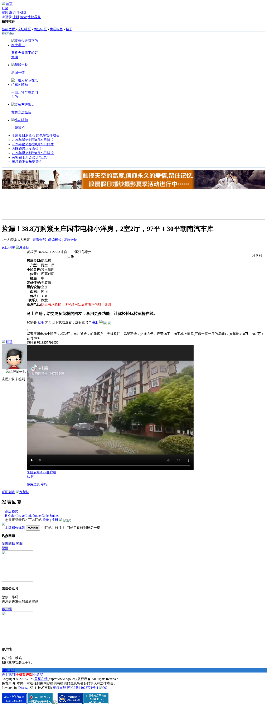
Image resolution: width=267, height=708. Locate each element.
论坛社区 (24, 29)
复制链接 (70, 240)
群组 (12, 12)
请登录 (7, 17)
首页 (9, 4)
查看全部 (39, 240)
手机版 (22, 12)
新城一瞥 (18, 72)
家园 (5, 12)
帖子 (69, 29)
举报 (44, 484)
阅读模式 (55, 240)
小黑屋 (38, 674)
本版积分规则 (15, 527)
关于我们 (8, 674)
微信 (5, 548)
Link (28, 515)
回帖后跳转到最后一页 (83, 527)
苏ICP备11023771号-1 (82, 687)
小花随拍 (18, 127)
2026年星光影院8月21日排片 (33, 140)
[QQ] (103, 687)
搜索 (23, 17)
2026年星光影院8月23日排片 (33, 153)
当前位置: (9, 29)
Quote (37, 515)
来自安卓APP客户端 (41, 472)
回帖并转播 (53, 527)
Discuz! (23, 687)
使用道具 (33, 484)
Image (20, 515)
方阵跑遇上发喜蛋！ (27, 148)
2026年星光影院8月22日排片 (33, 144)
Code (45, 515)
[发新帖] (22, 247)
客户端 (7, 609)
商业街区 (40, 29)
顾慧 (9, 342)
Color (12, 515)
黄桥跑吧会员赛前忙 (27, 161)
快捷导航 (34, 17)
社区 (5, 8)
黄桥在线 (41, 679)
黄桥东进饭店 (21, 112)
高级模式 (11, 511)
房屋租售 (56, 29)
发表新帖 (8, 543)
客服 (19, 543)
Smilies (54, 515)
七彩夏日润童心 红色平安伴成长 (35, 135)
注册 (16, 17)
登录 (41, 322)
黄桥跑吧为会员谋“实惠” (30, 157)
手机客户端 (24, 674)
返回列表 (8, 247)
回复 (30, 476)
